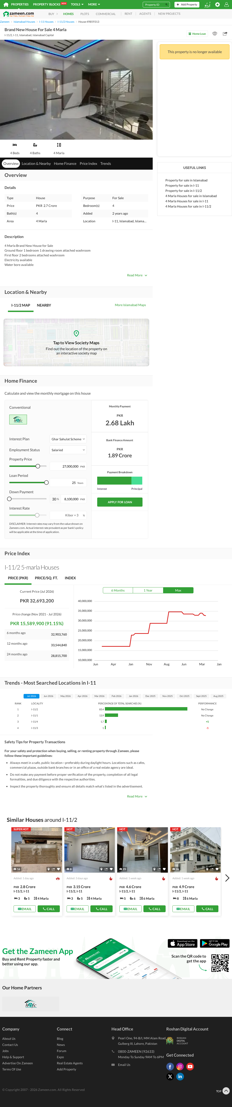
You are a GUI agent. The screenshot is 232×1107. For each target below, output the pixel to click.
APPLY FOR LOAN (120, 502)
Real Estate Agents (70, 1063)
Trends (105, 163)
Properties (20, 4)
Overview (11, 163)
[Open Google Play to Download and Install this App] (215, 947)
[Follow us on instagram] (181, 1070)
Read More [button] (135, 275)
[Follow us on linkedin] (181, 1080)
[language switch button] (207, 4)
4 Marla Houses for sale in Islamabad (191, 196)
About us (8, 1038)
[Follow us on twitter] (171, 1080)
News (61, 1045)
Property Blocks (49, 4)
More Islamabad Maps (130, 305)
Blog (60, 1038)
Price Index (88, 163)
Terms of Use (11, 1069)
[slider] (38, 466)
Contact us (10, 1045)
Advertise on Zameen (17, 1063)
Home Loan (199, 33)
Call (51, 909)
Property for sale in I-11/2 (183, 191)
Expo (60, 1057)
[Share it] (53, 869)
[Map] (49, 869)
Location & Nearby (36, 163)
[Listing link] (36, 871)
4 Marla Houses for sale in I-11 (186, 201)
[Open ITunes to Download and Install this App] (184, 947)
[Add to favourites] (58, 869)
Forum (61, 1051)
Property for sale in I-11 (182, 185)
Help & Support (13, 1057)
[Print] (215, 33)
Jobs (5, 1051)
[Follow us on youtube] (191, 1070)
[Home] (6, 4)
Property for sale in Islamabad (186, 180)
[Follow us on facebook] (171, 1070)
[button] (68, 439)
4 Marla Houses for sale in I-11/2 (188, 206)
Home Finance (65, 163)
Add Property (66, 1069)
